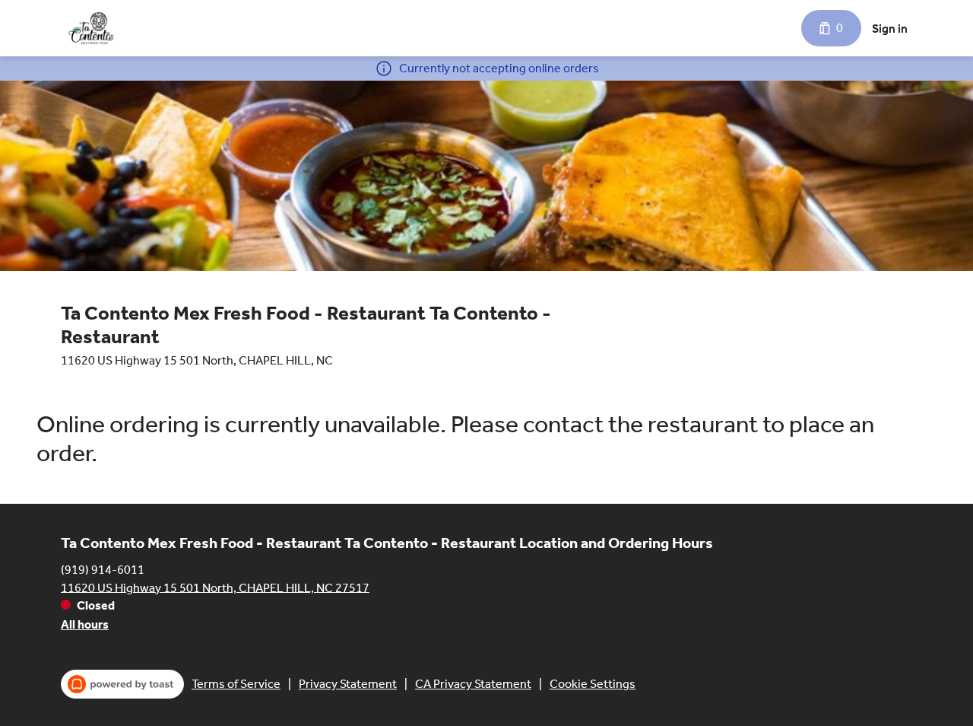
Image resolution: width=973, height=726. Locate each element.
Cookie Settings (592, 684)
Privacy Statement (348, 684)
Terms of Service (236, 684)
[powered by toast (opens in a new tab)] (122, 684)
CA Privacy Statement (473, 684)
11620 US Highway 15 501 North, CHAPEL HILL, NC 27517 (215, 587)
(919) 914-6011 (102, 569)
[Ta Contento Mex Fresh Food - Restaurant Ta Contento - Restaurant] (91, 28)
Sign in (890, 28)
